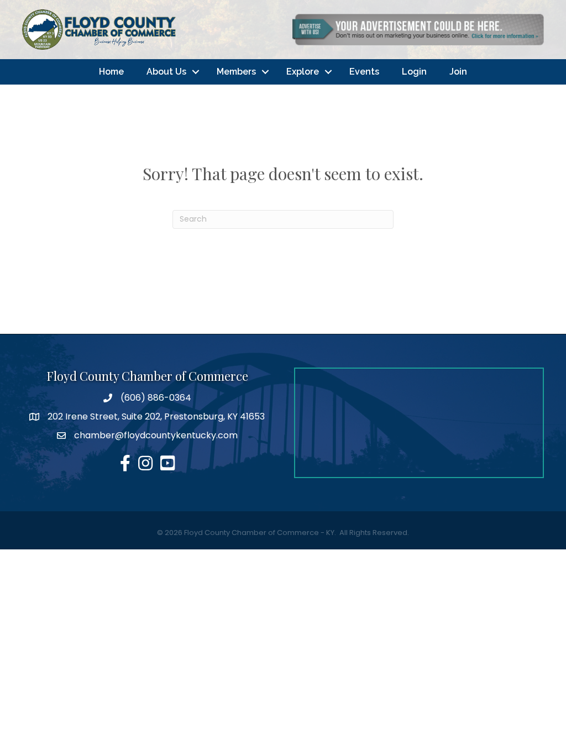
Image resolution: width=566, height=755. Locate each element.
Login (414, 71)
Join (458, 71)
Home (111, 71)
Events (364, 71)
